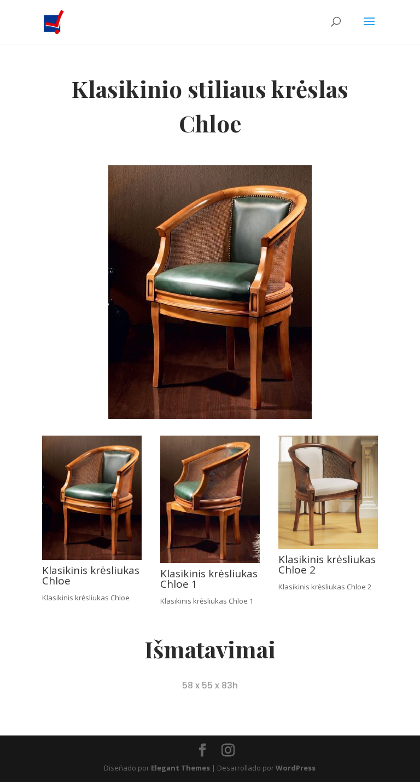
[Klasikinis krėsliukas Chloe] (92, 557)
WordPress (296, 768)
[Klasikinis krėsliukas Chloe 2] (328, 546)
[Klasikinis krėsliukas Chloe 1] (210, 560)
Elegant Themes (180, 768)
